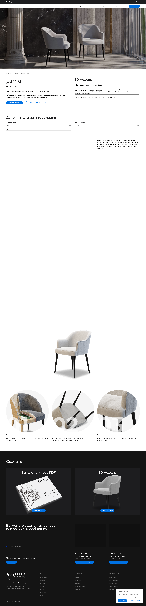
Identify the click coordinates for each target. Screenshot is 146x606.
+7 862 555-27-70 (81, 554)
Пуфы (41, 595)
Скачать (110, 6)
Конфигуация (101, 6)
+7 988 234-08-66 (115, 554)
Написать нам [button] (134, 6)
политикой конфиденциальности (26, 558)
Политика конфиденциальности (15, 586)
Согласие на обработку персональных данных (18, 588)
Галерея (80, 6)
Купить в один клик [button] (35, 102)
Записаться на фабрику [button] (118, 562)
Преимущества (90, 6)
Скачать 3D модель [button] (107, 510)
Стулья (23, 73)
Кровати (42, 583)
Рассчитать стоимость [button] (14, 102)
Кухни (66, 2)
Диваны (42, 580)
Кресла (42, 589)
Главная (8, 73)
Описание (71, 6)
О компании (112, 577)
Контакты (77, 589)
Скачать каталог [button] (38, 510)
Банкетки (43, 592)
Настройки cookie (135, 600)
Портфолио (88, 2)
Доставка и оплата (121, 6)
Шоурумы (77, 583)
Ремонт (77, 2)
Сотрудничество (113, 580)
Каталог (57, 2)
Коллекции (43, 577)
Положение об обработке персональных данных (19, 591)
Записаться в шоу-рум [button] (84, 562)
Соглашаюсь (122, 600)
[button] (139, 2)
